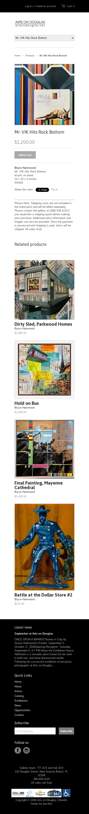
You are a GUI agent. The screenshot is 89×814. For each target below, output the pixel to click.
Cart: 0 (71, 6)
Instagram (26, 750)
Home (18, 681)
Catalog (19, 696)
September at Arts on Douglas (33, 633)
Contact (19, 715)
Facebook (17, 750)
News (17, 705)
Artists (18, 691)
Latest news (23, 627)
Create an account (45, 6)
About (18, 686)
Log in (28, 6)
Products (30, 55)
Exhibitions (21, 700)
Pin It (54, 189)
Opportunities (22, 710)
